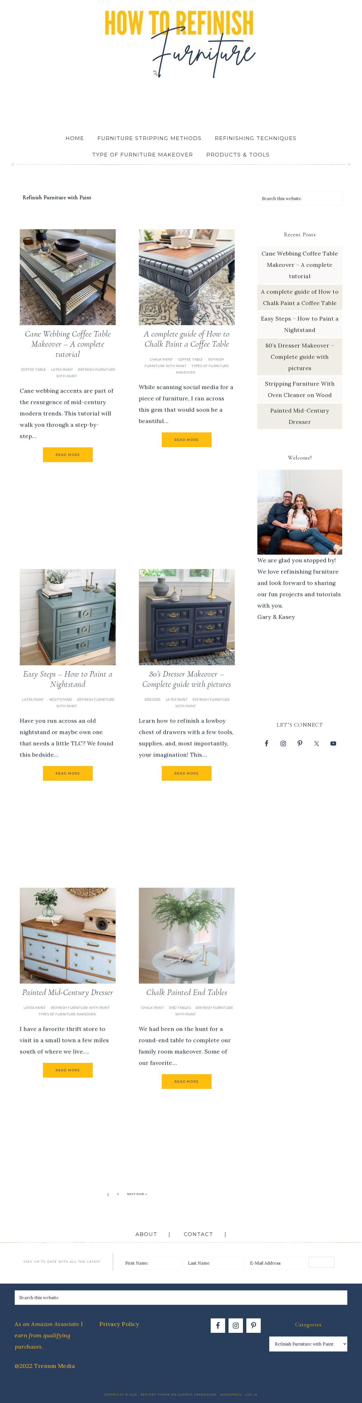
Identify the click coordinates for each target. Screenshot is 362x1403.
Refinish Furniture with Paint (80, 1008)
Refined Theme (155, 1394)
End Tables (180, 1008)
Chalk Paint (161, 359)
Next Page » (137, 1194)
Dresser (153, 700)
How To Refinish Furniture (181, 42)
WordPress (231, 1394)
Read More (68, 455)
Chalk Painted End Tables (186, 992)
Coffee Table (33, 370)
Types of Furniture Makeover (67, 1014)
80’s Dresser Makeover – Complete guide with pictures (186, 679)
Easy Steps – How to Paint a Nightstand (68, 679)
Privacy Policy (119, 1323)
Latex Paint (62, 370)
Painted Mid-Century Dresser (67, 992)
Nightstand (60, 700)
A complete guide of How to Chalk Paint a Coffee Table (186, 339)
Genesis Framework (197, 1394)
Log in (251, 1394)
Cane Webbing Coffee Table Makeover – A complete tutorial (68, 344)
